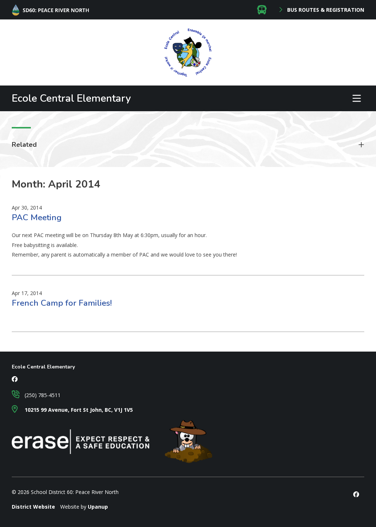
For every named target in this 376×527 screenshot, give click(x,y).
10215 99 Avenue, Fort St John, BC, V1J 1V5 (78, 409)
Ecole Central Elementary (71, 98)
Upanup (98, 506)
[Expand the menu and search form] (356, 98)
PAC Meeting (37, 217)
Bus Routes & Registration (325, 10)
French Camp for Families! (62, 303)
